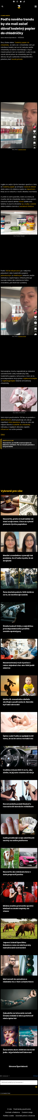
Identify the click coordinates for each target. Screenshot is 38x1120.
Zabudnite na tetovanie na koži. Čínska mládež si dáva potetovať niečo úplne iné (18, 1016)
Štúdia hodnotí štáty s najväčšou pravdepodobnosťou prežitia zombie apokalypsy (18, 629)
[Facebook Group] (20, 1)
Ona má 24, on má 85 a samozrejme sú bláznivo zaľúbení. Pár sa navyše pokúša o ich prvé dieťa (19, 445)
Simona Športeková (10, 37)
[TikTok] (24, 1)
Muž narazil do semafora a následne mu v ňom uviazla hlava (18, 980)
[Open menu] (36, 6)
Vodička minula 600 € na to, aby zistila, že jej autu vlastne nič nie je (18, 771)
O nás (9, 1109)
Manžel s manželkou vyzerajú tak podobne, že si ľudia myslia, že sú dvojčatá (18, 558)
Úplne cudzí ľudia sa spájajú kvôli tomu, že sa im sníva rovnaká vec (18, 737)
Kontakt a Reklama (12, 1112)
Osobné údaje (27, 1112)
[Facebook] (13, 1)
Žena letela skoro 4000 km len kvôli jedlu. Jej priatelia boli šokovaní (19, 1051)
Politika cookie (8, 1116)
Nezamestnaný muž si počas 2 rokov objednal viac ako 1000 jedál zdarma (18, 665)
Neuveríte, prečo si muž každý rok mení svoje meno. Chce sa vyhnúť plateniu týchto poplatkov (18, 521)
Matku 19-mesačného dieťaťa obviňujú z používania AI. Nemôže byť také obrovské (18, 702)
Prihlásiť (35, 1076)
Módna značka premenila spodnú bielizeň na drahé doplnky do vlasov (18, 908)
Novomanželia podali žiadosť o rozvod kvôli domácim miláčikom (18, 805)
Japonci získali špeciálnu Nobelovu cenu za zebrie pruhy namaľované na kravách (17, 945)
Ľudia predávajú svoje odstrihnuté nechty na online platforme (18, 839)
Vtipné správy (5, 15)
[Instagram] (17, 1)
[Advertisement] (19, 82)
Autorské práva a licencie (25, 1116)
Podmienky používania (22, 1109)
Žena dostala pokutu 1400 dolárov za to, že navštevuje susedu (18, 593)
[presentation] (19, 505)
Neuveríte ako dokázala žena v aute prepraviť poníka (17, 873)
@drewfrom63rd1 (22, 149)
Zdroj (3, 434)
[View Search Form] (1, 6)
